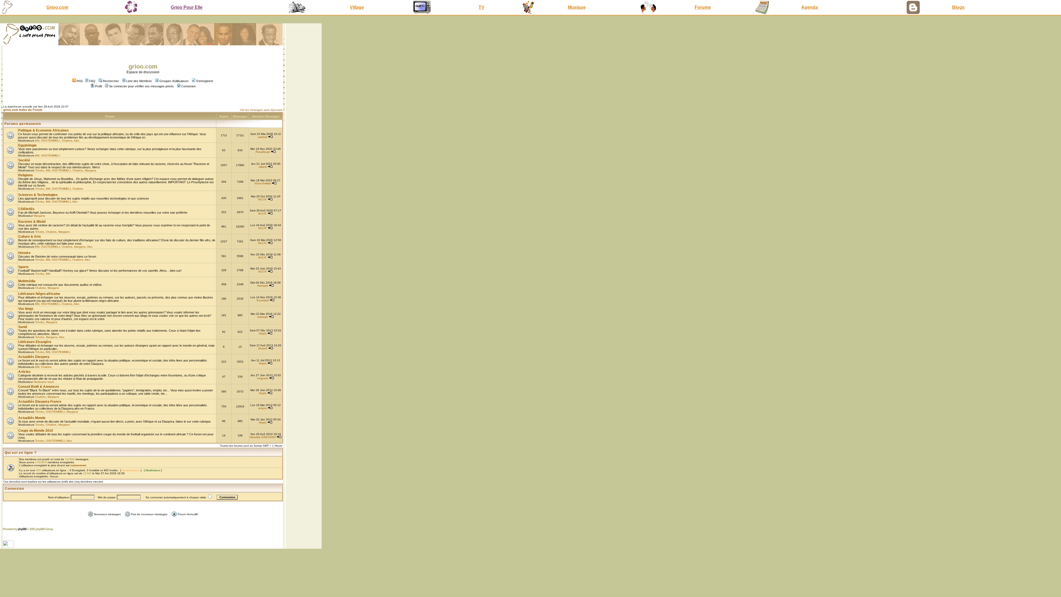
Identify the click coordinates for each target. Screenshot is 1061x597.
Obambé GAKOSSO (263, 437)
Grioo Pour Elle (187, 7)
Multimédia (26, 281)
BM (37, 140)
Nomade (262, 285)
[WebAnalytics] (9, 546)
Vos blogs (25, 309)
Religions (25, 175)
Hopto (263, 333)
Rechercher (111, 81)
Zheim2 (262, 348)
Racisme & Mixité (32, 222)
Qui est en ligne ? (20, 453)
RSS (79, 81)
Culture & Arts (29, 237)
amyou (262, 408)
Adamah (262, 316)
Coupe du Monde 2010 (35, 431)
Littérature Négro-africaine (39, 294)
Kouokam (263, 300)
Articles (24, 372)
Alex (76, 140)
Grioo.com (57, 7)
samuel (262, 136)
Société (24, 160)
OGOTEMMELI (50, 140)
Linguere (262, 378)
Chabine (67, 140)
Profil (98, 86)
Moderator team (44, 381)
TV (481, 7)
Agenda (809, 7)
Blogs (958, 7)
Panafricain (263, 151)
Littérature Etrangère (34, 342)
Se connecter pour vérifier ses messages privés (141, 86)
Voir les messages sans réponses (261, 109)
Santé (22, 327)
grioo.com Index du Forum (22, 109)
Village (357, 7)
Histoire (24, 253)
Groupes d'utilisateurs (174, 81)
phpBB (22, 529)
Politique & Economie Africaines (43, 130)
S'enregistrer (204, 81)
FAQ (92, 81)
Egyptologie (27, 145)
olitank (263, 166)
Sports (23, 267)
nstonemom (78, 465)
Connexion (188, 86)
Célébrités (26, 209)
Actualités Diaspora (33, 357)
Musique (577, 7)
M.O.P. (262, 199)
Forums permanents (22, 124)
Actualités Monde (32, 418)
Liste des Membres (139, 81)
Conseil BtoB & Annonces (38, 387)
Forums (703, 7)
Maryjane (90, 170)
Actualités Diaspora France (39, 402)
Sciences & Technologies (38, 195)
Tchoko (39, 170)
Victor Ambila (262, 183)
